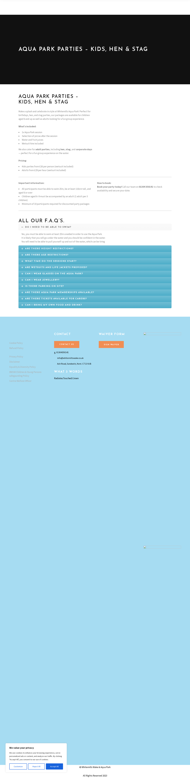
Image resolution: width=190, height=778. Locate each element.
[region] (36, 757)
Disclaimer (14, 361)
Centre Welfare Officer (20, 380)
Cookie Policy (16, 342)
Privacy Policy (16, 356)
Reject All (36, 766)
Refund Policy (16, 348)
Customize (18, 766)
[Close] (64, 745)
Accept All (54, 766)
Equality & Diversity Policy (22, 366)
